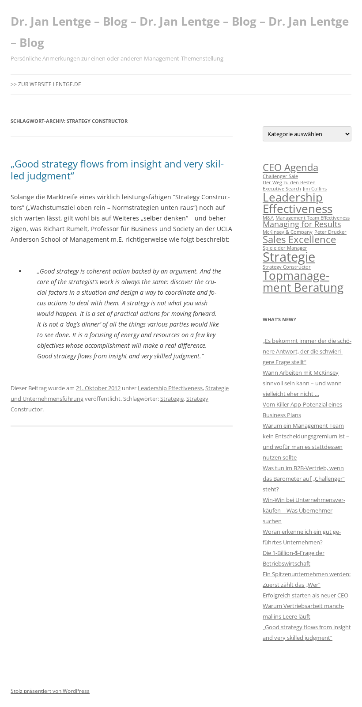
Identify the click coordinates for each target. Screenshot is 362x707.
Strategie (172, 399)
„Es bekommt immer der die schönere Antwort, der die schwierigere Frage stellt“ (307, 351)
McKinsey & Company (288, 232)
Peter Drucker (330, 232)
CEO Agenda (290, 167)
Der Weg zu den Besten (289, 182)
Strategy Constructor (287, 267)
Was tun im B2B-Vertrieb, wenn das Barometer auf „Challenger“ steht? (304, 478)
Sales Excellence (299, 239)
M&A (268, 218)
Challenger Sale (280, 176)
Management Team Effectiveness (312, 218)
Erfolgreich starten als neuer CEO (305, 595)
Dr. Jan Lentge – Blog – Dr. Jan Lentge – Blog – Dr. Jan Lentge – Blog (180, 31)
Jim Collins (315, 189)
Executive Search (282, 189)
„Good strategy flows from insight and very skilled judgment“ (117, 169)
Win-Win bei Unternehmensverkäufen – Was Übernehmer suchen (304, 510)
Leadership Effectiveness (170, 388)
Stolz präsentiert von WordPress (50, 691)
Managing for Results (302, 224)
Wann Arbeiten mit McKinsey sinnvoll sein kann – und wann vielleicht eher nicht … (302, 383)
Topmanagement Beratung (303, 281)
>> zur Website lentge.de (46, 84)
